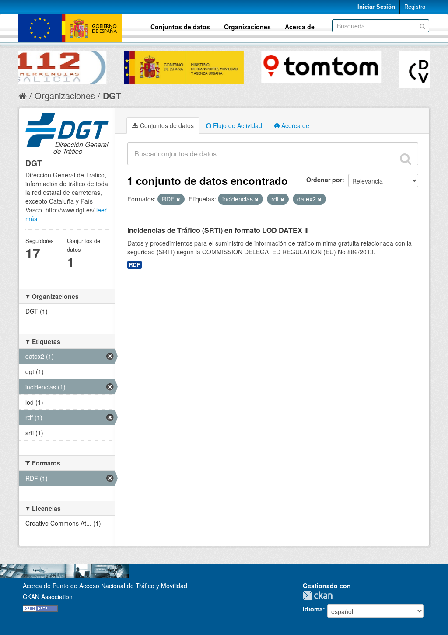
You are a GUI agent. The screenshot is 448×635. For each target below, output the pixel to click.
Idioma (313, 608)
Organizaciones (247, 26)
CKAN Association (48, 596)
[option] (90, 65)
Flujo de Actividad (236, 125)
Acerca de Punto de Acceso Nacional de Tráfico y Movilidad (105, 585)
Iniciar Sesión (376, 6)
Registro (414, 6)
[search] (405, 158)
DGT (112, 95)
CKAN (320, 595)
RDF (134, 264)
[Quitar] (178, 199)
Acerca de (300, 26)
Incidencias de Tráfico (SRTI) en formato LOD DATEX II (217, 230)
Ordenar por (324, 179)
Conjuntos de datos (180, 26)
